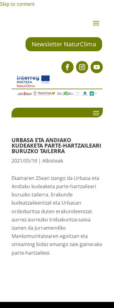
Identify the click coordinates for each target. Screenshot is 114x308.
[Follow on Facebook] (67, 67)
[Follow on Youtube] (97, 67)
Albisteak (52, 160)
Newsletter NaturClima (64, 44)
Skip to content (17, 4)
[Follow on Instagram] (82, 67)
